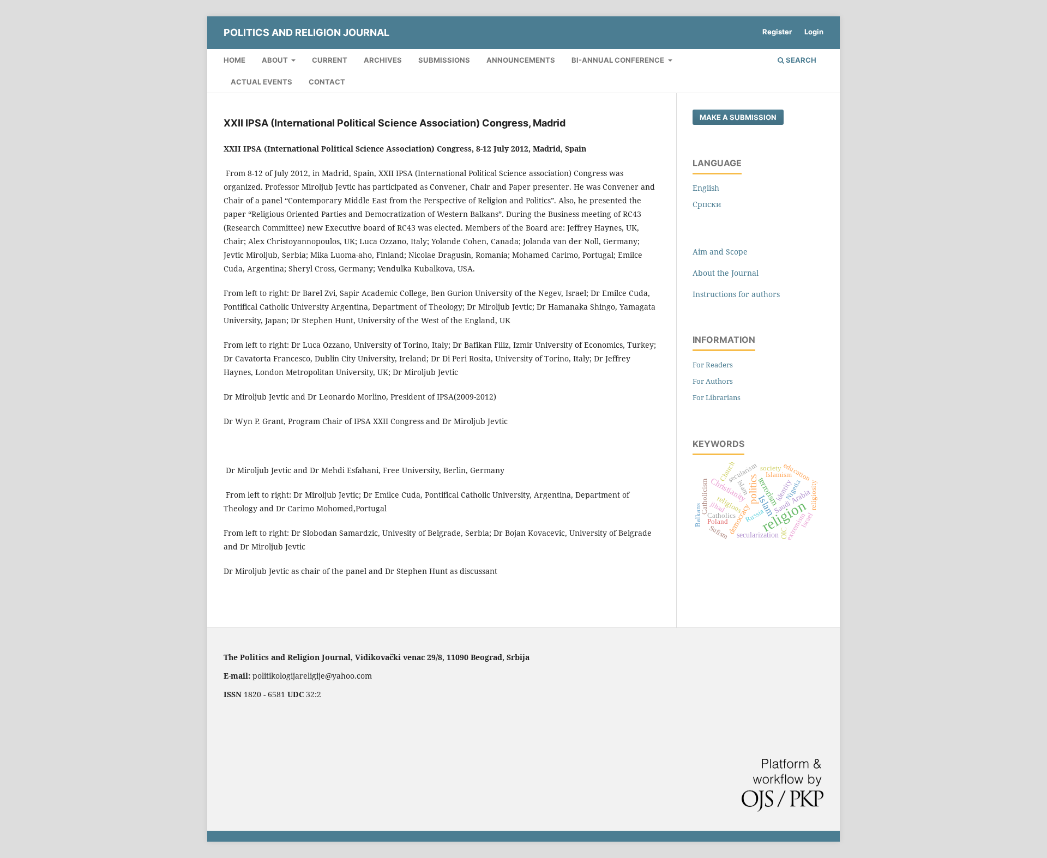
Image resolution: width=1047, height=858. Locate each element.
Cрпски (707, 204)
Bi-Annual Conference (618, 60)
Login (813, 31)
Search (800, 60)
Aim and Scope (720, 251)
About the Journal (726, 273)
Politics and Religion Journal (306, 32)
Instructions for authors (736, 294)
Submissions (444, 60)
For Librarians (717, 397)
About (276, 60)
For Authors (713, 381)
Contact (327, 81)
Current (329, 60)
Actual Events (261, 81)
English (706, 188)
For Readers (713, 365)
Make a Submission (738, 117)
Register (777, 31)
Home (234, 60)
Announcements (520, 60)
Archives (383, 60)
